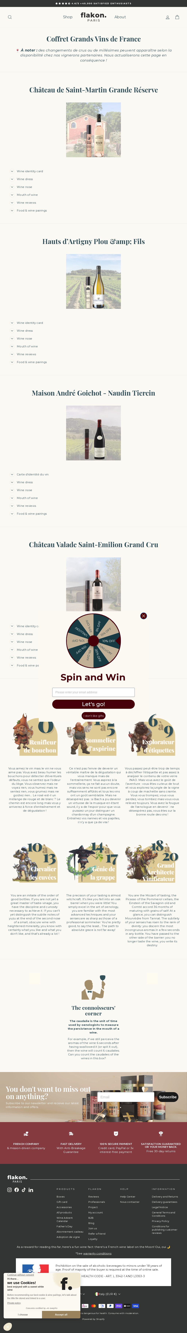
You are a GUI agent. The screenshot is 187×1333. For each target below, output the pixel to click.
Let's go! (93, 704)
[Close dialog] (143, 616)
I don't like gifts (93, 716)
